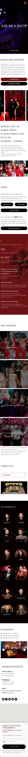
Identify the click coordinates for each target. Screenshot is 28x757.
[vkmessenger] (9, 699)
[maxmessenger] (16, 699)
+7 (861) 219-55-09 (8, 684)
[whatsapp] (3, 699)
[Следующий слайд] (27, 168)
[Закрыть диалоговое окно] (26, 724)
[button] (14, 50)
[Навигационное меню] (25, 2)
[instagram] (12, 699)
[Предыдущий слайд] (1, 168)
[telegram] (6, 699)
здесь (3, 737)
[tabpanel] (14, 490)
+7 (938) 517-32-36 (8, 682)
